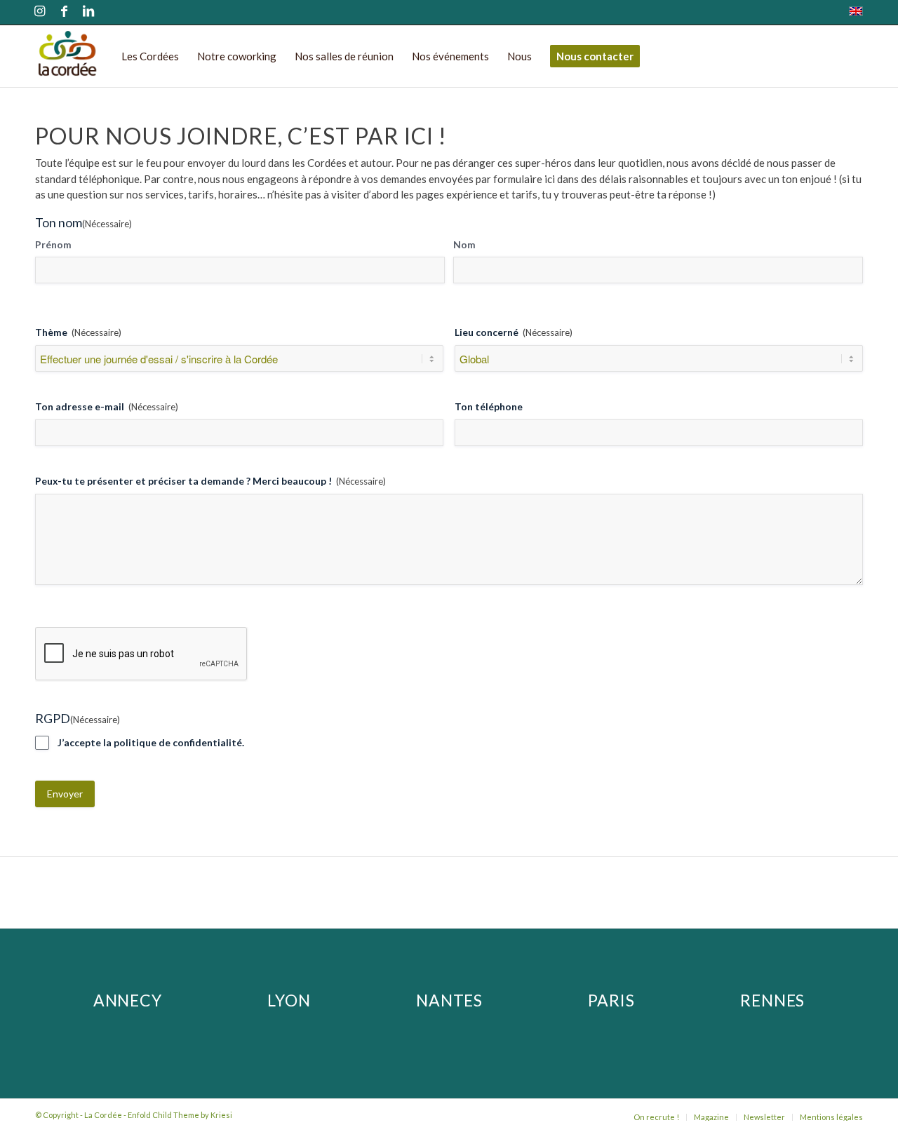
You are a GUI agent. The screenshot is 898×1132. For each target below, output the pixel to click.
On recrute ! (656, 1116)
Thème (78, 332)
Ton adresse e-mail (106, 406)
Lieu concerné (513, 332)
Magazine (711, 1116)
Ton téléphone (489, 406)
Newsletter (764, 1116)
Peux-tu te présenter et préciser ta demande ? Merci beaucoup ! (210, 481)
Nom (464, 244)
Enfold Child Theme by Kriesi (180, 1114)
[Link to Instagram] (39, 12)
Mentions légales (831, 1116)
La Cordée (103, 1114)
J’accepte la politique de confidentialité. (151, 742)
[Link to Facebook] (63, 12)
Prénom (53, 244)
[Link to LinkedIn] (88, 12)
